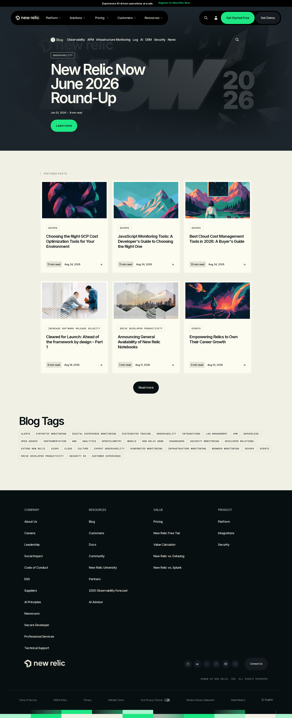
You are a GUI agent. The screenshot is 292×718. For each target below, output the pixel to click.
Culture (83, 448)
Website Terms (116, 700)
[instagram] (235, 664)
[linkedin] (188, 664)
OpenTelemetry (112, 441)
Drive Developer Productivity (42, 456)
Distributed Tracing (136, 433)
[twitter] (207, 664)
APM (90, 39)
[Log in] (216, 18)
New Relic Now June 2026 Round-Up (98, 83)
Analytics (89, 441)
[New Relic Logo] (27, 18)
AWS (74, 441)
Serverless (251, 433)
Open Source (29, 441)
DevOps (249, 448)
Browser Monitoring (225, 448)
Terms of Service (28, 700)
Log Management (216, 433)
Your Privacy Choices (152, 700)
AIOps (55, 448)
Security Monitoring (204, 441)
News (172, 39)
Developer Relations (239, 441)
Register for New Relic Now (174, 2)
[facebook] (226, 664)
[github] (216, 664)
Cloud (68, 448)
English (269, 699)
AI (141, 39)
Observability (76, 39)
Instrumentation (55, 441)
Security (159, 39)
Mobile (132, 441)
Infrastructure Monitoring (113, 39)
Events (264, 448)
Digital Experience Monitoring (94, 433)
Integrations (191, 433)
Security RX (77, 456)
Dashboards (177, 441)
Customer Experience (106, 456)
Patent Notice (238, 700)
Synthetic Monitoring (51, 433)
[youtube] (197, 664)
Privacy (88, 700)
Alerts (25, 433)
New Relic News (153, 441)
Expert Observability (109, 448)
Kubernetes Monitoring (146, 448)
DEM (148, 39)
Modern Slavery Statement (200, 700)
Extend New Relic (33, 448)
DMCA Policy (60, 700)
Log (135, 39)
